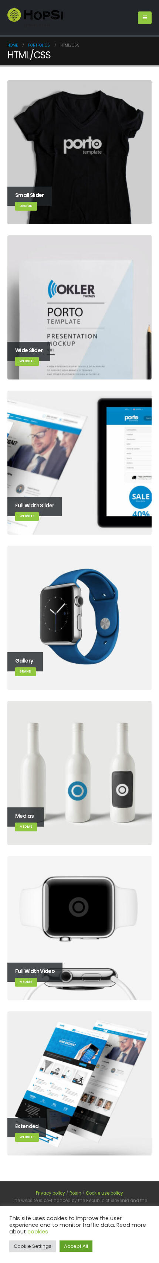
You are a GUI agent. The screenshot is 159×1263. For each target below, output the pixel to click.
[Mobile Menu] (145, 17)
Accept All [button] (76, 1246)
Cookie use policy (104, 1193)
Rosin (75, 1193)
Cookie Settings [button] (32, 1246)
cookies (37, 1231)
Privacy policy (50, 1193)
